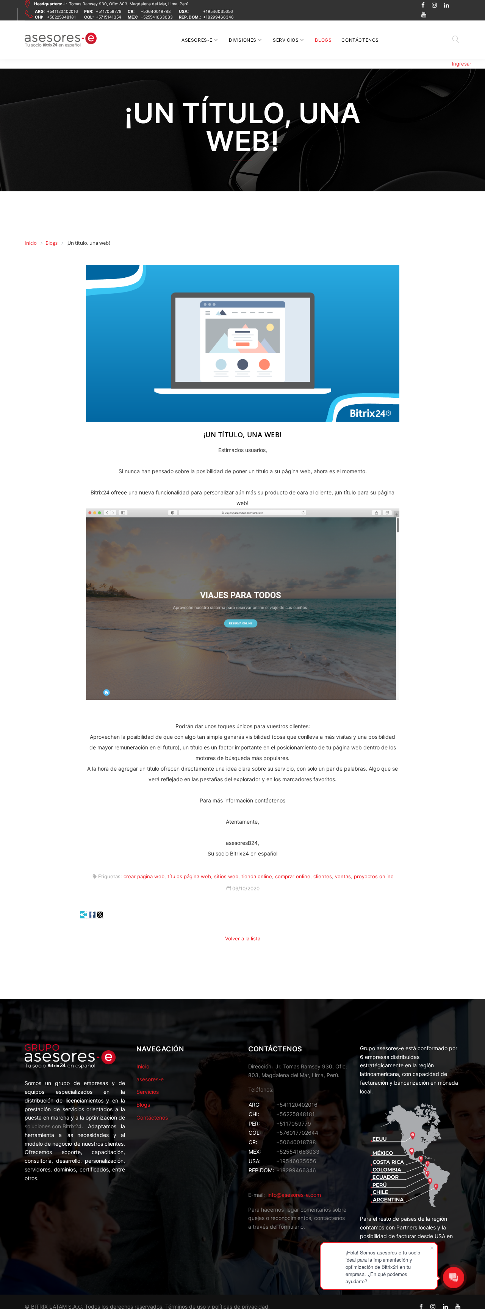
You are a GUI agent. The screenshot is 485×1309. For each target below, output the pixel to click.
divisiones (243, 40)
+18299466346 (218, 17)
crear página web (144, 876)
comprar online (292, 876)
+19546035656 (218, 11)
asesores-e (197, 40)
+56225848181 (61, 17)
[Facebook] (92, 915)
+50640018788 (156, 11)
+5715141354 (108, 17)
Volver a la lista (242, 938)
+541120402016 (62, 11)
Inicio (142, 1066)
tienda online (256, 876)
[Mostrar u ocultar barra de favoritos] (84, 914)
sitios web (226, 876)
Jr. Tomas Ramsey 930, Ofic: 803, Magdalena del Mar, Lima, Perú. (111, 4)
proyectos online (374, 876)
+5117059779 (109, 11)
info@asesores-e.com (294, 1195)
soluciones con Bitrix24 (53, 1126)
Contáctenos (360, 40)
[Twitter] (100, 915)
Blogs (323, 40)
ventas (343, 876)
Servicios (286, 40)
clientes (322, 876)
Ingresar (461, 64)
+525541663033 (157, 17)
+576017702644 (297, 1132)
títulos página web (189, 876)
